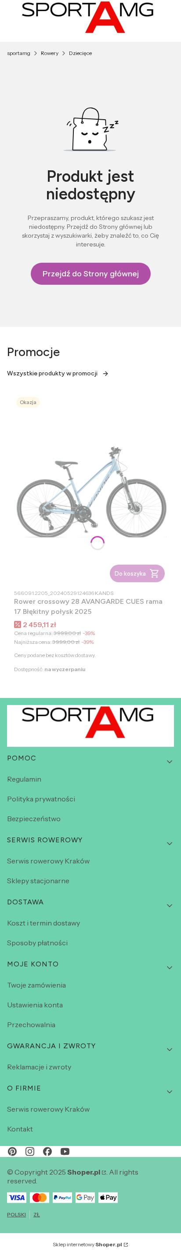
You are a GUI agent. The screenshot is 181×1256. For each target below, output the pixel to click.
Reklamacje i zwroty (39, 1066)
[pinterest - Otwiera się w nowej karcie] (12, 1151)
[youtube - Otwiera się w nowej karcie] (65, 1151)
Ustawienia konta (35, 1004)
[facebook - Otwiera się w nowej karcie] (47, 1151)
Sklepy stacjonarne (38, 880)
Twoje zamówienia (36, 985)
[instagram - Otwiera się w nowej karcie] (30, 1151)
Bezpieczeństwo (34, 818)
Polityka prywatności (41, 798)
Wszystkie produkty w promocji (52, 373)
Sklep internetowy (87, 1244)
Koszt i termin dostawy (43, 922)
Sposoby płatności (37, 942)
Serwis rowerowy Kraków (48, 860)
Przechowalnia (31, 1024)
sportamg (18, 53)
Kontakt (20, 1128)
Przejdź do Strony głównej (91, 274)
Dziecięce (80, 53)
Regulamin (24, 779)
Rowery (49, 53)
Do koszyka (130, 573)
